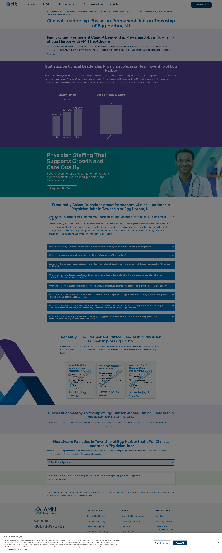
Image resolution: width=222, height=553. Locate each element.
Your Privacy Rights (162, 543)
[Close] (218, 542)
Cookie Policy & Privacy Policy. (15, 549)
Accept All (180, 543)
